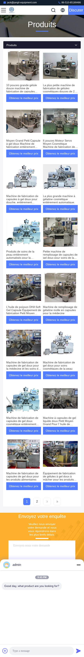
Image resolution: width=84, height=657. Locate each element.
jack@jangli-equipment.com (22, 2)
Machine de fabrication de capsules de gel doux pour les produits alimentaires (22, 476)
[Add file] (5, 650)
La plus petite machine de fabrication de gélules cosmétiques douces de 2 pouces (59, 90)
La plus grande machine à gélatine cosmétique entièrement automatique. (59, 199)
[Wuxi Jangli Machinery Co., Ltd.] (16, 10)
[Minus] (78, 565)
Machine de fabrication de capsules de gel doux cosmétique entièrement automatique (22, 422)
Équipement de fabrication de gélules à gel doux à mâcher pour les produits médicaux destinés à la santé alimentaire (59, 479)
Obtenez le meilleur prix (23, 98)
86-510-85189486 (71, 2)
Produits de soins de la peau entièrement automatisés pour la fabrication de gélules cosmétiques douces (20, 258)
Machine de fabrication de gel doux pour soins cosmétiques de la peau (59, 365)
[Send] (78, 650)
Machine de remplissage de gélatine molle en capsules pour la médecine (60, 310)
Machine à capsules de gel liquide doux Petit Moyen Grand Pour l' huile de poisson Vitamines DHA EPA (60, 422)
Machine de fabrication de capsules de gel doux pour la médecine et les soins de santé (23, 367)
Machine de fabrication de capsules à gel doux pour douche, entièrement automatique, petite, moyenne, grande (22, 202)
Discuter (76, 10)
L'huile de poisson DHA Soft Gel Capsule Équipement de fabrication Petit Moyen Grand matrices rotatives (23, 311)
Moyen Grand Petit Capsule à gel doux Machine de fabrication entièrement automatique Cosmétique (23, 145)
